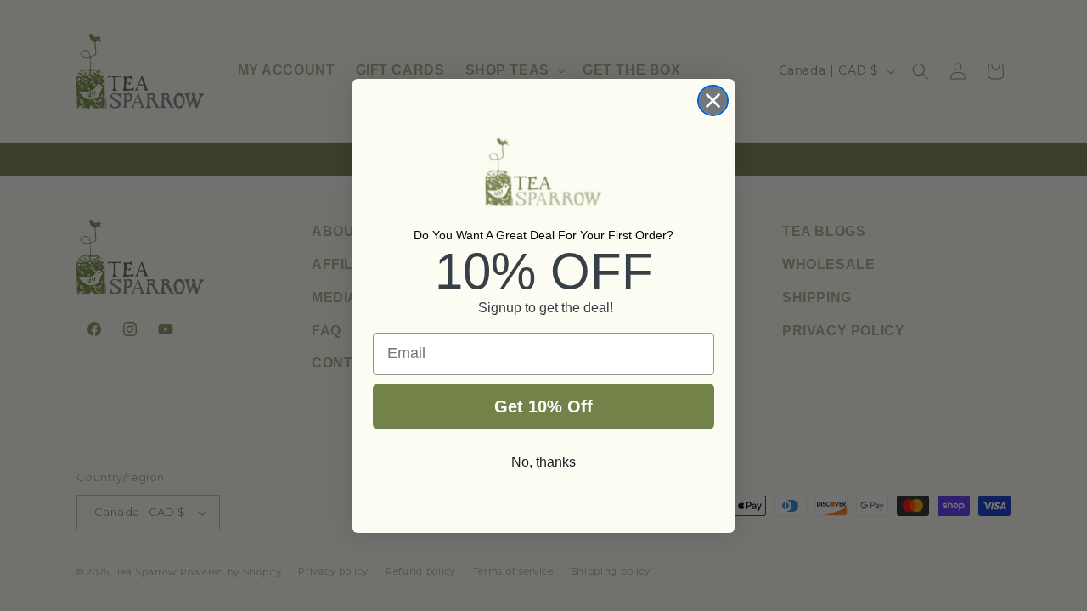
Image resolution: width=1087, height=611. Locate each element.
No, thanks (543, 462)
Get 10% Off (543, 406)
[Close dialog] (713, 100)
